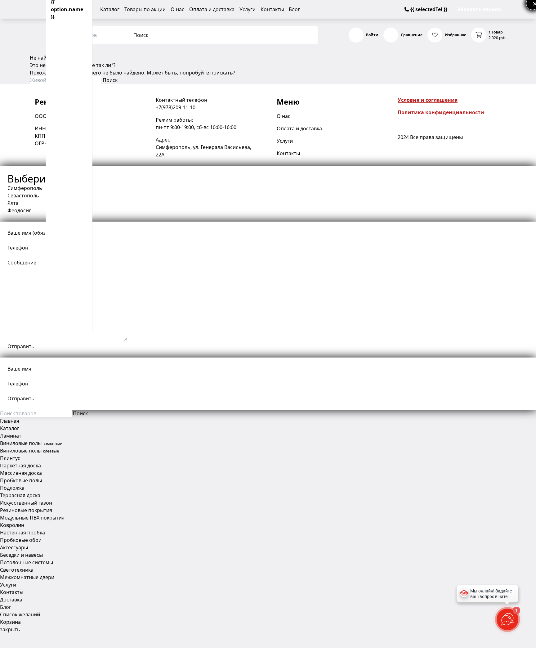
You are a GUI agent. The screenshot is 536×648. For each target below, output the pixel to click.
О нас (177, 9)
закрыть (10, 629)
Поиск (140, 35)
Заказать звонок (479, 9)
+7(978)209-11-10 (175, 107)
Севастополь (23, 195)
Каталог (109, 9)
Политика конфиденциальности (441, 112)
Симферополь (24, 188)
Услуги (247, 9)
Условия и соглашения (428, 100)
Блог (294, 9)
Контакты (272, 9)
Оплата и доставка (211, 9)
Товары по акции (145, 9)
